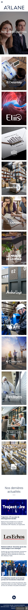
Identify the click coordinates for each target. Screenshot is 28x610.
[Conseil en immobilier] (14, 283)
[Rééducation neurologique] (14, 73)
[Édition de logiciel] (14, 108)
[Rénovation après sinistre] (14, 388)
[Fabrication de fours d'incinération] (14, 318)
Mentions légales (5, 606)
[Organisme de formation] (14, 213)
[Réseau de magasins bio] (14, 248)
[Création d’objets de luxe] (14, 143)
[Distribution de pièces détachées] (14, 458)
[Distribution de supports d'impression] (14, 178)
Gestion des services (20, 607)
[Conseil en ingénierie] (14, 353)
